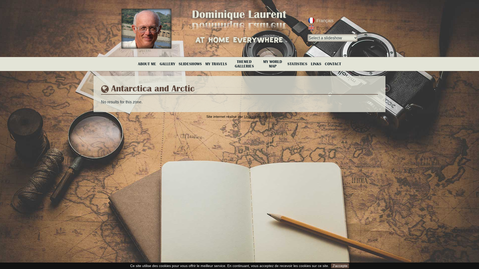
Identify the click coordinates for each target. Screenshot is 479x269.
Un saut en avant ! (258, 117)
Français (325, 20)
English (323, 28)
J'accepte (340, 266)
